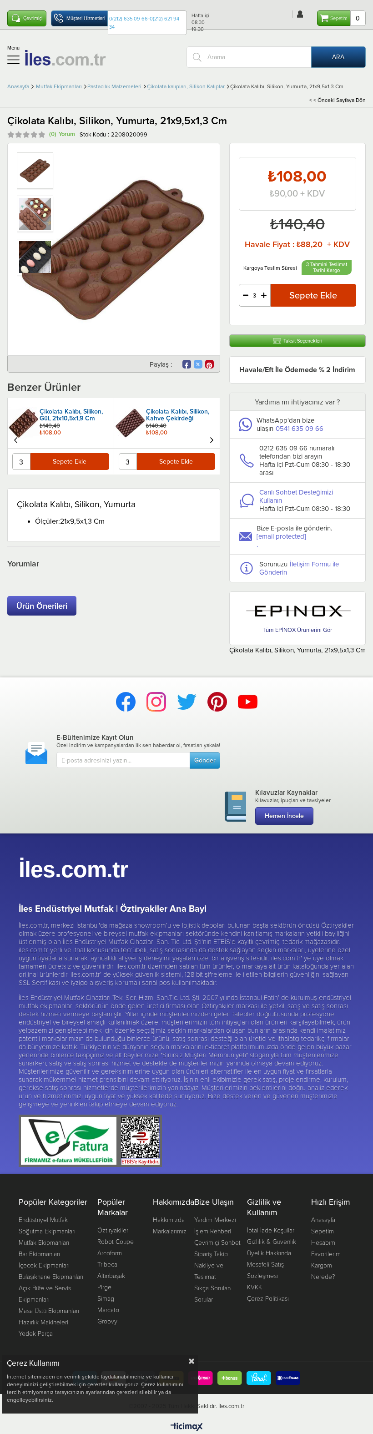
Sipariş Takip (211, 1253)
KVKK (254, 1287)
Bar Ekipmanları (39, 1253)
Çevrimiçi (32, 18)
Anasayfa (323, 1219)
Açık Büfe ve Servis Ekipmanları (45, 1293)
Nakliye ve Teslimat (208, 1271)
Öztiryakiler (112, 1230)
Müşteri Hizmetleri (85, 18)
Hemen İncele (284, 815)
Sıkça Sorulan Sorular (212, 1293)
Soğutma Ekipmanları (47, 1231)
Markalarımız (169, 1231)
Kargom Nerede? (323, 1271)
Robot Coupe (115, 1241)
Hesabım (323, 1242)
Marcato (108, 1309)
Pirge (104, 1287)
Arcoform (109, 1252)
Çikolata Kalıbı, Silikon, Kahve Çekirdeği (177, 415)
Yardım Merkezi (215, 1219)
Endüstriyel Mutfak (43, 1219)
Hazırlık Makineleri (43, 1322)
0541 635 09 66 (299, 428)
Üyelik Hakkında (269, 1252)
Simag (105, 1298)
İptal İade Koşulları (271, 1230)
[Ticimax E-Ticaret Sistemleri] (187, 1427)
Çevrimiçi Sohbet (217, 1242)
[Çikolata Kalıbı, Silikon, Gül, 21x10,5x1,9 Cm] (24, 423)
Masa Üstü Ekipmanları (49, 1310)
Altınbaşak (111, 1275)
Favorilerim (326, 1253)
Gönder (205, 760)
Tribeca (107, 1264)
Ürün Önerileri (41, 605)
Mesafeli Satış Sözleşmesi (265, 1270)
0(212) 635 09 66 (128, 18)
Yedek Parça (36, 1333)
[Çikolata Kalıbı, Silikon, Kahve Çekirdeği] (130, 423)
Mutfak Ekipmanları (44, 1242)
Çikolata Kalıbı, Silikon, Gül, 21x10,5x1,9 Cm (71, 415)
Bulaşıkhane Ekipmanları (51, 1276)
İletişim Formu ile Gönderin (299, 568)
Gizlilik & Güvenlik (271, 1241)
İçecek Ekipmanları (44, 1265)
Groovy (107, 1321)
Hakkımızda (169, 1219)
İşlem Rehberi (212, 1231)
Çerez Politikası (268, 1298)
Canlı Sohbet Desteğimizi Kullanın (296, 496)
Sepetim (322, 1231)
